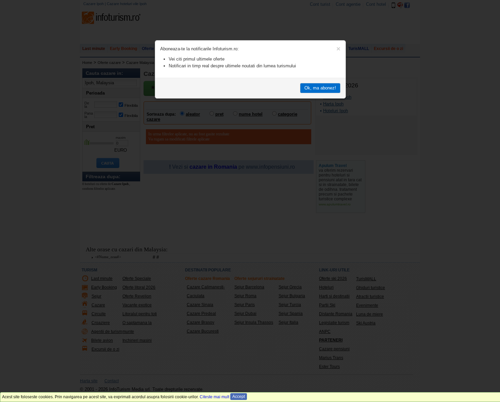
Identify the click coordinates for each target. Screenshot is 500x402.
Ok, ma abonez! (320, 87)
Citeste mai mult (214, 397)
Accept (238, 396)
